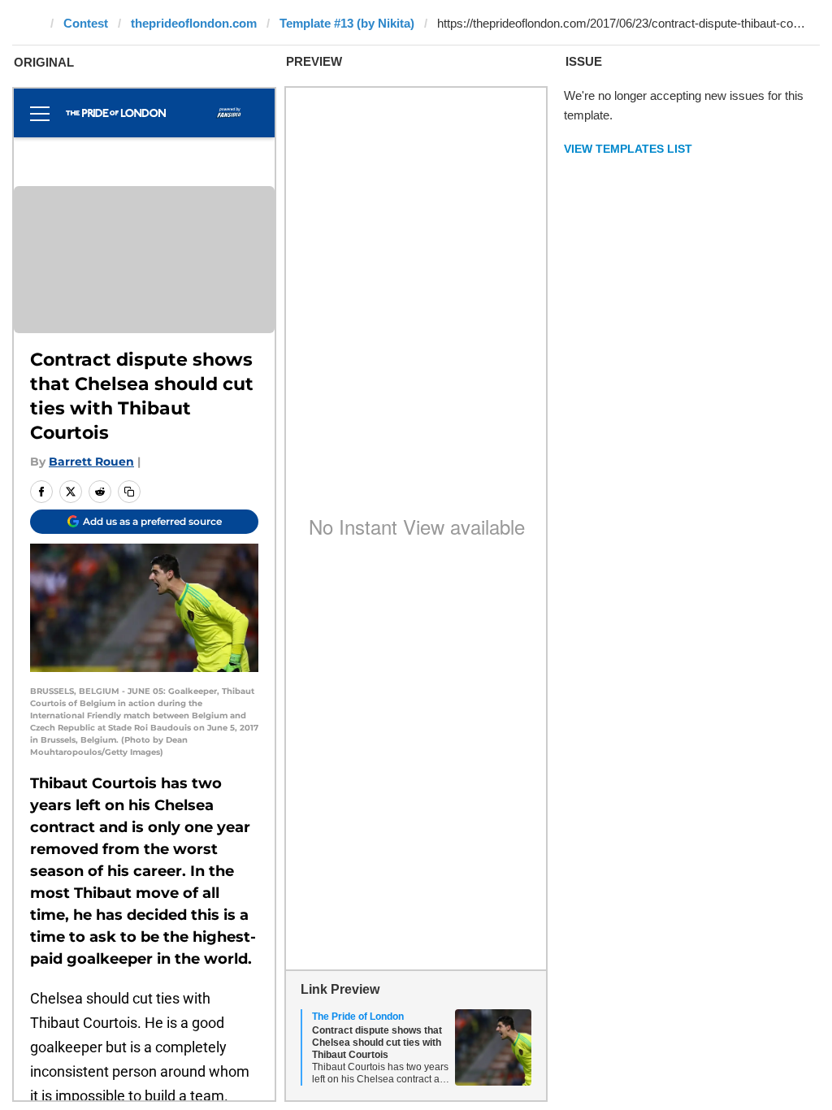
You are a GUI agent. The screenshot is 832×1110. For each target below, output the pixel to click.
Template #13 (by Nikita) (347, 23)
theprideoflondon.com (194, 23)
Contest (85, 23)
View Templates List (628, 148)
